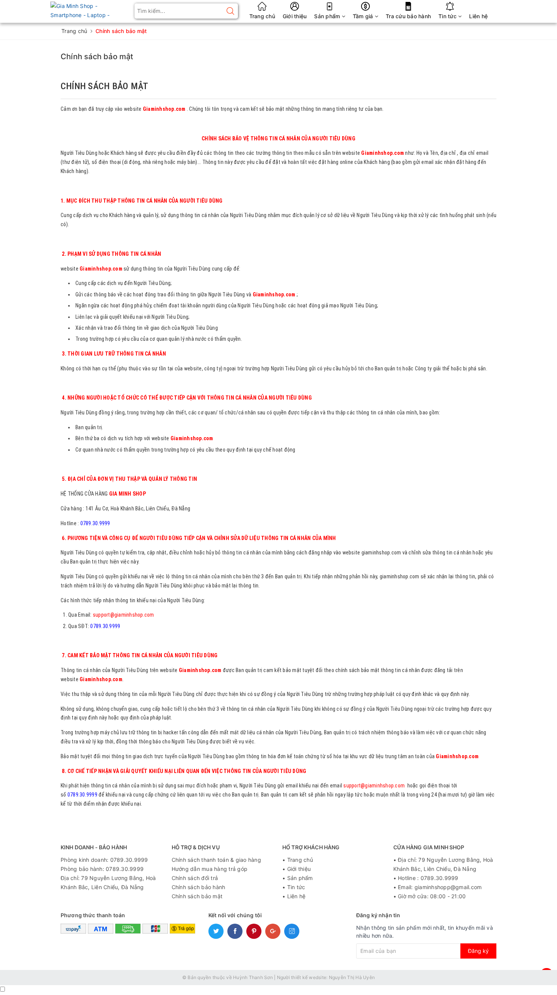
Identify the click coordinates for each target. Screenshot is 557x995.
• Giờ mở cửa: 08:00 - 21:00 (429, 896)
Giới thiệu (295, 16)
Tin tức (448, 16)
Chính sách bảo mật (97, 56)
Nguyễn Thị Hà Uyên (352, 977)
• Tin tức (293, 887)
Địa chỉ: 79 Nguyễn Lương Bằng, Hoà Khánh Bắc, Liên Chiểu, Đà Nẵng (108, 882)
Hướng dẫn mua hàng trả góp (210, 869)
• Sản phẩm (297, 878)
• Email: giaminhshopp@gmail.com (437, 887)
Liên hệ (478, 16)
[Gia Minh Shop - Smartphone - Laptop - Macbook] (94, 10)
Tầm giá (364, 16)
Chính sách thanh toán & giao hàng (216, 859)
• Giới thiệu (296, 869)
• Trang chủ (297, 859)
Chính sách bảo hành (198, 887)
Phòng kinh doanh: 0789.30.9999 (104, 859)
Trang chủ (262, 16)
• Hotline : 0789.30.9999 (425, 878)
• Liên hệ (293, 896)
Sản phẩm (327, 16)
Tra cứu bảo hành (408, 16)
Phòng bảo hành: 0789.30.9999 (102, 869)
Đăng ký (478, 951)
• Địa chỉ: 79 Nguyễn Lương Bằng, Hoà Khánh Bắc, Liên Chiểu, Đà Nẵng (443, 864)
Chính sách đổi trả (195, 878)
